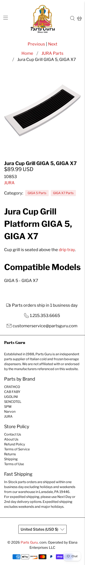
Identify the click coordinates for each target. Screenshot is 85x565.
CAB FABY (12, 392)
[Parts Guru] (42, 18)
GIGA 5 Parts (37, 193)
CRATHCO (12, 387)
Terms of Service (17, 449)
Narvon (9, 412)
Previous (36, 44)
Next (52, 44)
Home (27, 53)
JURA (9, 182)
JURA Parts (52, 53)
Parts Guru (29, 542)
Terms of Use (14, 464)
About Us (11, 439)
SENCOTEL (12, 402)
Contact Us (12, 434)
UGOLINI (11, 397)
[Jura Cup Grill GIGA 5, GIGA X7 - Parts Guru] (42, 110)
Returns (10, 454)
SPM (8, 407)
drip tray (67, 249)
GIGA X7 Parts (63, 193)
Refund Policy (14, 444)
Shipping (11, 459)
